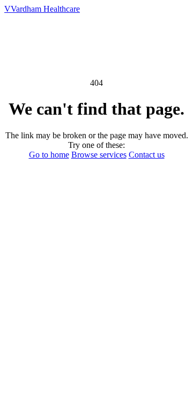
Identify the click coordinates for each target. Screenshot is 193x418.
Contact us (147, 154)
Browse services (99, 154)
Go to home (49, 154)
